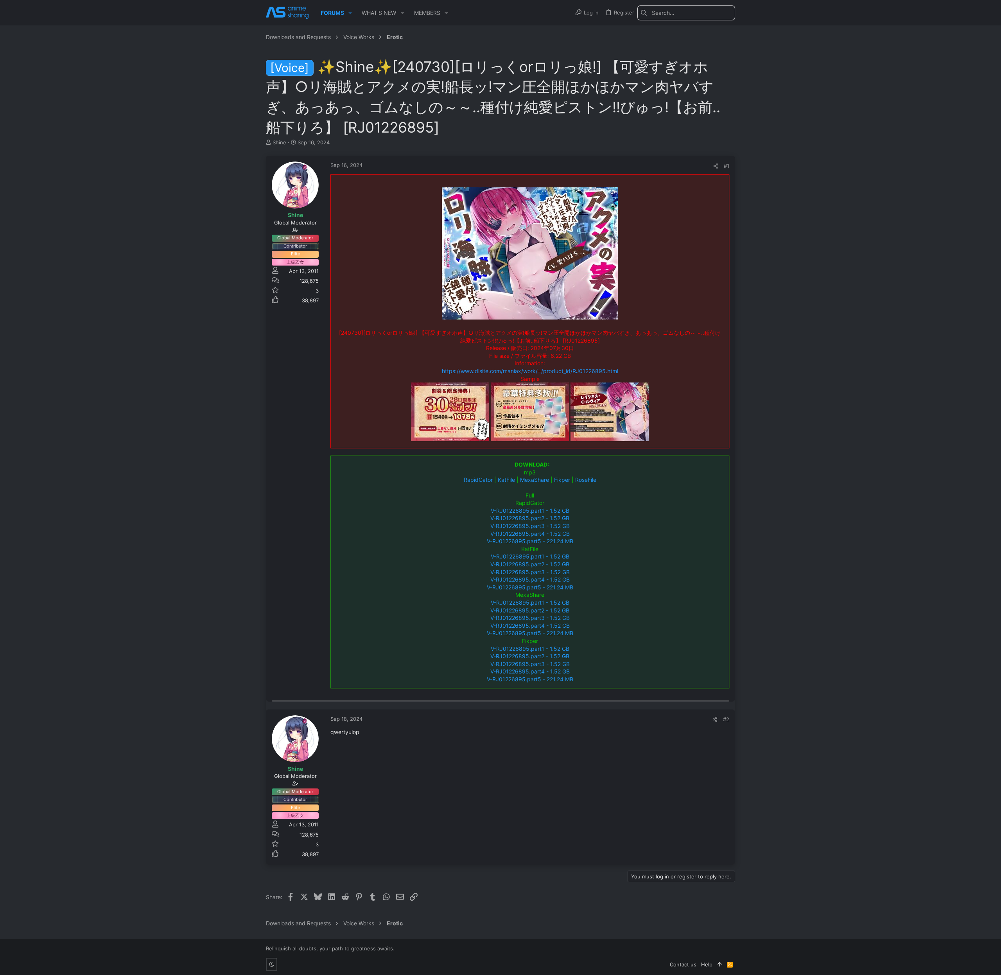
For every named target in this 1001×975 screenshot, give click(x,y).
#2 (726, 719)
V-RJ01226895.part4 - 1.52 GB (530, 533)
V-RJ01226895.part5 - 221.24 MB (530, 541)
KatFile (506, 479)
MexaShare (534, 479)
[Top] (720, 964)
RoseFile (585, 479)
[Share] (715, 166)
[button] (350, 13)
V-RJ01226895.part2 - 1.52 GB (529, 518)
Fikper (562, 479)
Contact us (683, 964)
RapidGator (478, 479)
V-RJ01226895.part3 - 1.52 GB (530, 526)
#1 (726, 166)
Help (706, 964)
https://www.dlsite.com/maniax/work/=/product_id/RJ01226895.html (530, 371)
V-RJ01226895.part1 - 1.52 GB (530, 510)
